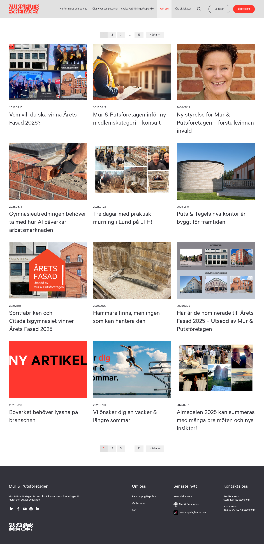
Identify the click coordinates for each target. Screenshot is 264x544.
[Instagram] (31, 509)
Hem (24, 8)
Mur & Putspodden (189, 504)
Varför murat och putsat (73, 9)
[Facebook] (18, 509)
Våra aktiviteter (182, 9)
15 (139, 35)
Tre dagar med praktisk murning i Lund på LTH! (132, 171)
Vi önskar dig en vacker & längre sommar (132, 369)
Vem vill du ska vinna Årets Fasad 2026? (48, 72)
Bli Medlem (244, 9)
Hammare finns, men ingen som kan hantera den (132, 270)
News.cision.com (182, 497)
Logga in (219, 9)
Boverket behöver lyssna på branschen (48, 369)
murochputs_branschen (192, 512)
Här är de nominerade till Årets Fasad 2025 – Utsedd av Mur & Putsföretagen (216, 270)
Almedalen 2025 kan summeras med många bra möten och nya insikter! (216, 369)
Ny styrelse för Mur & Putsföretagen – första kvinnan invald (216, 72)
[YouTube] (24, 509)
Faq (134, 510)
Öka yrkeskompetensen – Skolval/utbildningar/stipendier (123, 9)
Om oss (164, 9)
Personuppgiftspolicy (144, 497)
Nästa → (155, 35)
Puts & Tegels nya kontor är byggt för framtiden (216, 171)
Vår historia (138, 503)
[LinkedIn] (12, 509)
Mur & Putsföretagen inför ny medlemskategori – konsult (132, 72)
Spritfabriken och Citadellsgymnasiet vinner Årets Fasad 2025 (48, 270)
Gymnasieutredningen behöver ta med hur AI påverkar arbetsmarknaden (48, 171)
